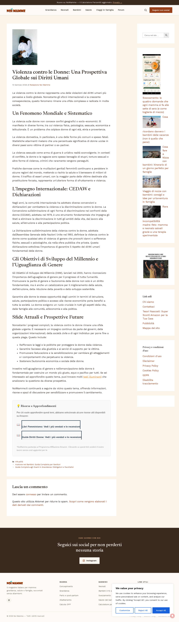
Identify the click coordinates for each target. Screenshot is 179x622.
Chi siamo (148, 302)
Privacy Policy (150, 365)
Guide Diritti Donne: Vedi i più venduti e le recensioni (51, 437)
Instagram (91, 560)
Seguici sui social (160, 10)
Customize (124, 610)
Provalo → (117, 2)
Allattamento (65, 600)
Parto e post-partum (69, 595)
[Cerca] (145, 10)
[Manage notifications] (172, 616)
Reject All (143, 610)
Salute (88, 10)
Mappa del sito (151, 328)
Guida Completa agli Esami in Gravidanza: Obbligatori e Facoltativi (44, 467)
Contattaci (149, 306)
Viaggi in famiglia (105, 10)
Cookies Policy (151, 370)
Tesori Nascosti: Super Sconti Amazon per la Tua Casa (155, 315)
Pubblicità (148, 323)
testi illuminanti (92, 376)
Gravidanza (50, 10)
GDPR (146, 375)
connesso (31, 494)
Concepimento (66, 586)
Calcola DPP (65, 604)
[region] (142, 600)
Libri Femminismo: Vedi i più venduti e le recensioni (51, 426)
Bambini (77, 10)
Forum (121, 10)
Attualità (19, 462)
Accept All (161, 610)
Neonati (65, 10)
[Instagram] (9, 600)
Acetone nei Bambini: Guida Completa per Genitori (37, 464)
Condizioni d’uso (152, 356)
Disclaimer (149, 361)
